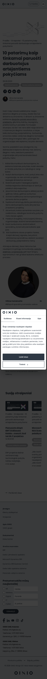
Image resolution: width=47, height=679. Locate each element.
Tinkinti (22, 364)
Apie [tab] (39, 318)
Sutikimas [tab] (8, 318)
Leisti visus (23, 357)
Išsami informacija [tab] (23, 318)
